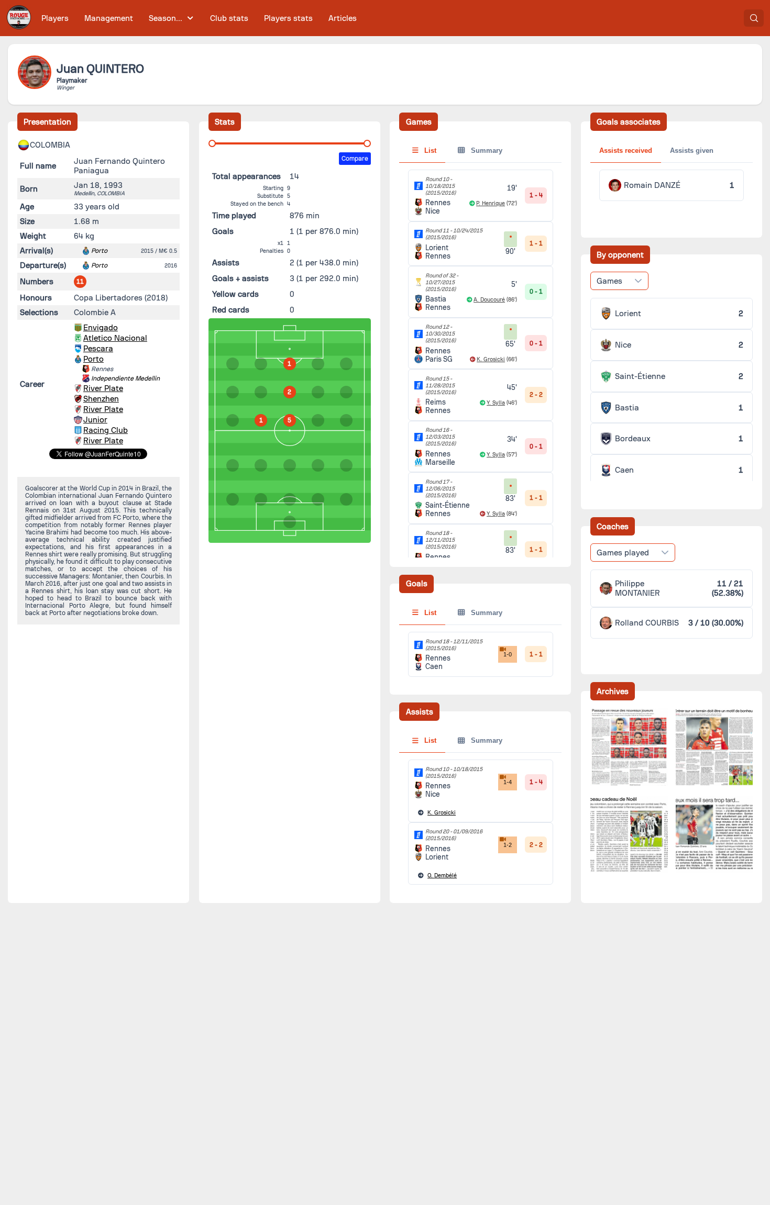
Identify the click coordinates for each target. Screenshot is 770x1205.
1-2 (507, 845)
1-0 (507, 654)
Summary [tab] (485, 150)
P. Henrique (490, 203)
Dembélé (442, 875)
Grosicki (441, 812)
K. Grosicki (491, 359)
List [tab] (429, 150)
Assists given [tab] (691, 150)
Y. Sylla (496, 402)
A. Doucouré (489, 299)
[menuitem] (55, 18)
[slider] (212, 143)
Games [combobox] (609, 281)
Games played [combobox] (623, 552)
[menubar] (199, 18)
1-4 (507, 782)
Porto (99, 250)
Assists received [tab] (625, 150)
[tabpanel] (480, 528)
